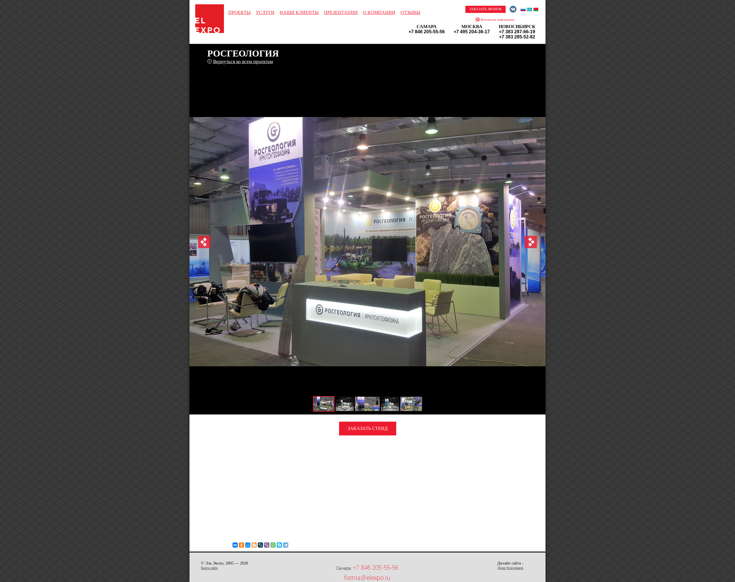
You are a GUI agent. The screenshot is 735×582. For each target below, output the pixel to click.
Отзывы (410, 12)
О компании (379, 12)
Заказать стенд (368, 428)
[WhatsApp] (273, 545)
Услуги (265, 12)
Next (531, 242)
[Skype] (279, 545)
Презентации (341, 12)
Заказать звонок (485, 9)
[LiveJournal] (260, 545)
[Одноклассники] (241, 545)
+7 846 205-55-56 (375, 567)
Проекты (239, 12)
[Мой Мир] (247, 545)
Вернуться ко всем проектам (243, 61)
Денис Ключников (510, 568)
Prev (204, 242)
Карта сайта (209, 568)
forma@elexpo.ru (367, 578)
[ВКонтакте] (235, 545)
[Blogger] (254, 545)
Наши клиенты (299, 12)
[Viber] (266, 545)
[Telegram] (285, 545)
